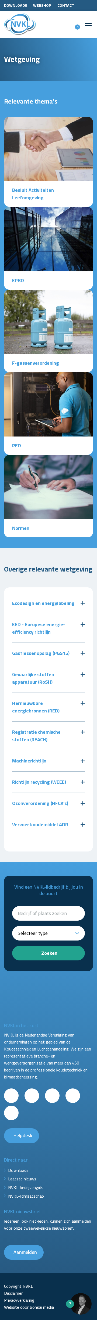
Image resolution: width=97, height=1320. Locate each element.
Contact (65, 5)
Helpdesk (22, 1135)
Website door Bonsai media (29, 1307)
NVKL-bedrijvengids (25, 1187)
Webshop (42, 5)
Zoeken (49, 953)
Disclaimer (13, 1293)
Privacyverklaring (19, 1300)
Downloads (15, 5)
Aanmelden (25, 1252)
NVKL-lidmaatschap (26, 1196)
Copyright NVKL (18, 1286)
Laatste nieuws (22, 1179)
